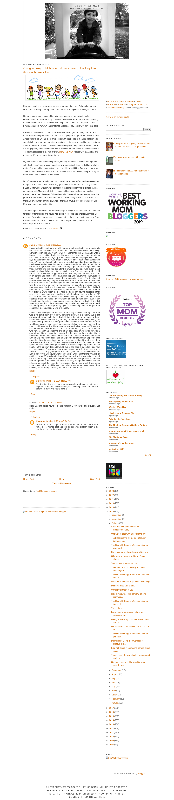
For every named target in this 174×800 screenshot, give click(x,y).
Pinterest (122, 105)
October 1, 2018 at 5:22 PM (58, 381)
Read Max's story (115, 101)
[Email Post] (61, 228)
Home (62, 479)
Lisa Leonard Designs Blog (122, 413)
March (115, 695)
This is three (116, 608)
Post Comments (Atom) (46, 491)
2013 (111, 724)
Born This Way (65, 152)
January (115, 703)
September (117, 670)
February (116, 699)
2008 (111, 745)
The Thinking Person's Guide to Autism (128, 425)
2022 (111, 495)
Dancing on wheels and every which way (129, 552)
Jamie (32, 245)
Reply (32, 371)
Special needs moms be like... (124, 563)
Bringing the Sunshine (120, 419)
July (114, 678)
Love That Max (87, 6)
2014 (111, 720)
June (114, 682)
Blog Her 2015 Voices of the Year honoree (125, 279)
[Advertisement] (125, 77)
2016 (111, 712)
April (114, 691)
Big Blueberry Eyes (118, 437)
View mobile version (61, 483)
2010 (111, 736)
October (115, 523)
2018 (111, 511)
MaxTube (111, 105)
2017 (111, 708)
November (117, 519)
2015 (111, 716)
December (117, 515)
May (114, 687)
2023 (111, 491)
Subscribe (142, 105)
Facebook (129, 101)
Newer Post (28, 479)
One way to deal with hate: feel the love (128, 534)
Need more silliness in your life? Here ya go (131, 582)
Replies (36, 376)
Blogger (141, 773)
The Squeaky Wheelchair (121, 401)
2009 (111, 741)
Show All (148, 455)
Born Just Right (116, 449)
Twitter (139, 101)
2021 (111, 499)
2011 (111, 732)
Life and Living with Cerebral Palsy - (126, 395)
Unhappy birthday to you (122, 590)
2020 (111, 503)
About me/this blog (115, 108)
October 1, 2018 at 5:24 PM (58, 421)
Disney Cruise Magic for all (123, 586)
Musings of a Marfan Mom (121, 443)
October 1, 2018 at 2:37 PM (50, 402)
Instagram (131, 105)
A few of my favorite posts (117, 117)
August (115, 674)
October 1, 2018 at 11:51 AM (48, 245)
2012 (111, 728)
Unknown (40, 381)
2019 (111, 507)
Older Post (95, 479)
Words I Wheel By (117, 407)
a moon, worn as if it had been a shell (126, 431)
